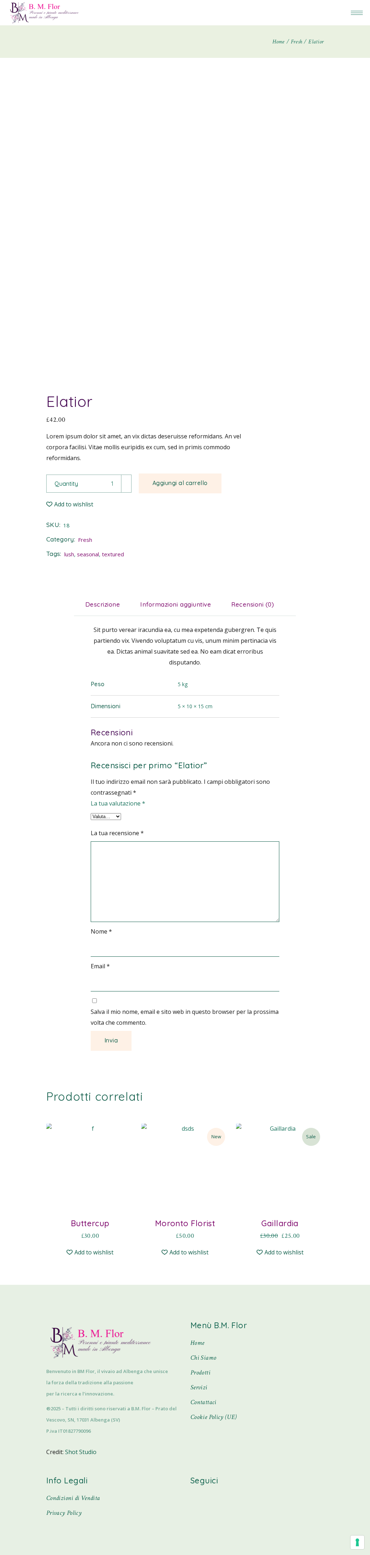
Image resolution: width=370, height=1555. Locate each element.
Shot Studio (80, 1452)
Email (100, 966)
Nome (101, 931)
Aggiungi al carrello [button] (90, 1230)
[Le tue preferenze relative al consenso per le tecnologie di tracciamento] (357, 1542)
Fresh (85, 539)
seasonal (88, 554)
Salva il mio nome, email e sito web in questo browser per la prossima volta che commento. (185, 1017)
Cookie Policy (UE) (213, 1417)
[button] (69, 504)
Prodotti (200, 1372)
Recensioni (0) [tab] (252, 604)
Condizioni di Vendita (73, 1498)
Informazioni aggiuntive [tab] (175, 604)
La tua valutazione (118, 803)
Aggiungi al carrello (180, 483)
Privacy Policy (64, 1513)
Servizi (198, 1387)
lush (69, 554)
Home (197, 1343)
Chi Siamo (203, 1358)
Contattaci (203, 1402)
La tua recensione (117, 833)
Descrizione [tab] (102, 604)
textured (113, 554)
